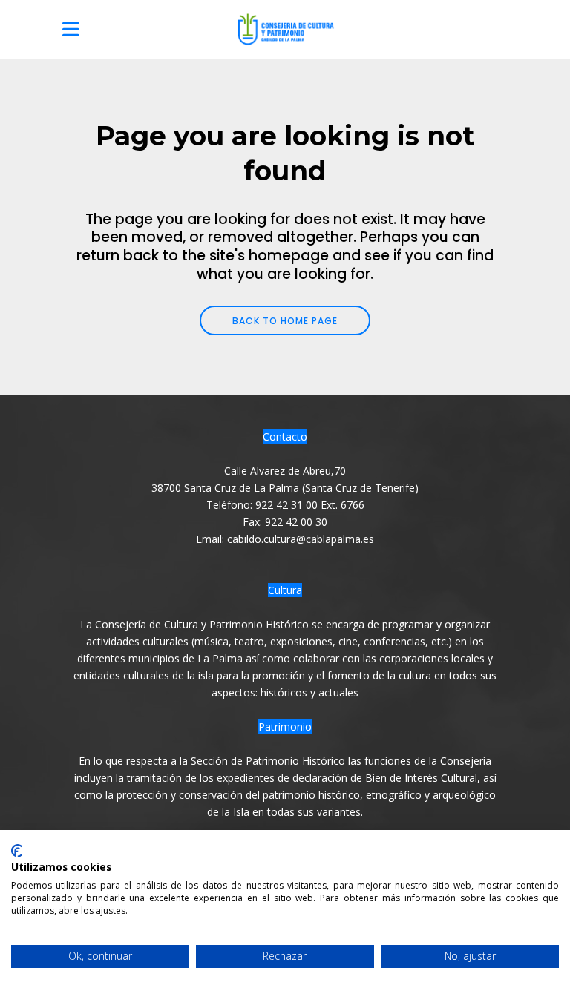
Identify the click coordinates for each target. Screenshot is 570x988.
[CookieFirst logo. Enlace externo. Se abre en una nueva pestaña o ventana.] (16, 850)
